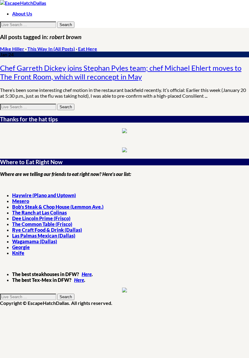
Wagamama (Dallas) (34, 241)
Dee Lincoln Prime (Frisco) (41, 218)
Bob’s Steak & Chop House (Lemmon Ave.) (58, 207)
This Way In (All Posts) (51, 49)
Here (87, 274)
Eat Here (87, 49)
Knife (18, 253)
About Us (22, 13)
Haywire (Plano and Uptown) (44, 195)
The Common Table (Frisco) (42, 224)
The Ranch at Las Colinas (39, 212)
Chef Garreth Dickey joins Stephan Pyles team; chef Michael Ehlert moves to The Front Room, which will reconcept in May (120, 72)
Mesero (20, 201)
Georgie (21, 247)
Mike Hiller (12, 49)
